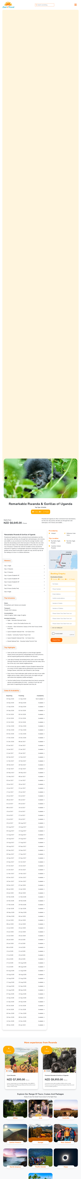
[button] (6, 478)
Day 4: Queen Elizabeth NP (11, 575)
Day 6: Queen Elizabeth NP (11, 582)
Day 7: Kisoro (8, 585)
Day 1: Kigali (7, 566)
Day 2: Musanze (8, 569)
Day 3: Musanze (8, 572)
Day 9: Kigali (7, 592)
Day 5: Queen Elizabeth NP (11, 579)
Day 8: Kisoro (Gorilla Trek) (11, 588)
